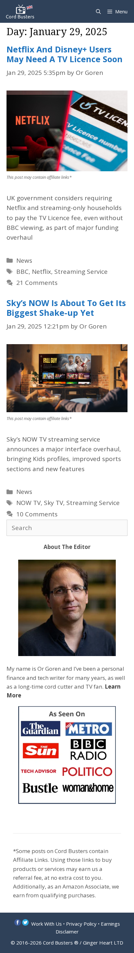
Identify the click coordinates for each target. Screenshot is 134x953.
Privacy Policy (81, 923)
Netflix (41, 271)
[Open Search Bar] (98, 11)
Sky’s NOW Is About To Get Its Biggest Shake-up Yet (66, 307)
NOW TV (28, 502)
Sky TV (53, 502)
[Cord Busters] (21, 11)
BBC (22, 271)
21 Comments (37, 282)
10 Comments (37, 514)
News (24, 260)
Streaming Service (81, 271)
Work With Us (46, 923)
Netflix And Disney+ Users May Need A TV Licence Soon (65, 54)
